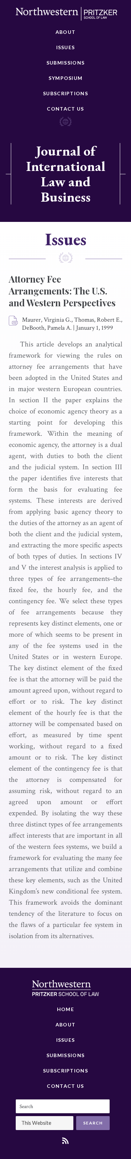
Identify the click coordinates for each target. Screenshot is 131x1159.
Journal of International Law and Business (65, 173)
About (66, 32)
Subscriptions (65, 93)
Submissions (65, 63)
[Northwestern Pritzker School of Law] (66, 15)
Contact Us (65, 109)
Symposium (66, 78)
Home (65, 1009)
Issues (65, 47)
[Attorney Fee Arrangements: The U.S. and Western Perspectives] (14, 321)
